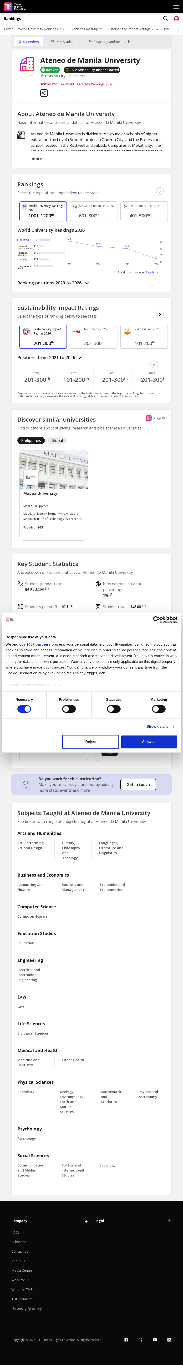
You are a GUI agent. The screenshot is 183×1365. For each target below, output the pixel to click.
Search (166, 18)
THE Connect (21, 1299)
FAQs (15, 1232)
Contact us (19, 1251)
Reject (90, 742)
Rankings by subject (86, 29)
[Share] (44, 93)
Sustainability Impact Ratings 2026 (133, 29)
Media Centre (21, 1270)
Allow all (149, 742)
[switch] (69, 709)
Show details (157, 727)
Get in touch (138, 784)
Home (8, 29)
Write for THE (21, 1289)
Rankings (12, 18)
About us (18, 1261)
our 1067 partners (35, 644)
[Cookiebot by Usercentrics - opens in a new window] (157, 619)
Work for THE (21, 1280)
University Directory (26, 1308)
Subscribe (18, 1241)
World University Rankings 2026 (42, 29)
